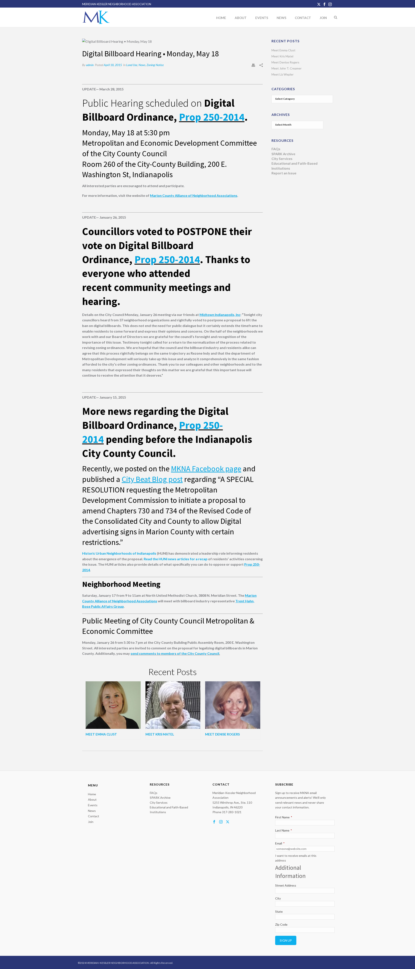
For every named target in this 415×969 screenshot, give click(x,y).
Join (323, 18)
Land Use (131, 65)
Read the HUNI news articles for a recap (176, 559)
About (241, 18)
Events (261, 18)
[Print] (253, 65)
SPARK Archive (283, 154)
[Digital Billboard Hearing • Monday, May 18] (172, 41)
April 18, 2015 (113, 65)
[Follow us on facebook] (214, 822)
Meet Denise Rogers (222, 734)
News (281, 18)
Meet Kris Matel (159, 734)
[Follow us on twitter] (227, 822)
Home (221, 18)
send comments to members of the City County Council (175, 653)
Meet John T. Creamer (286, 68)
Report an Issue (283, 173)
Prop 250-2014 (211, 116)
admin (90, 65)
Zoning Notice (155, 65)
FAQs (275, 149)
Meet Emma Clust (101, 734)
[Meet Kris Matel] (173, 705)
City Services (281, 158)
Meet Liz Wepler (282, 74)
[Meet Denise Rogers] (232, 705)
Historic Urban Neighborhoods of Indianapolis (119, 553)
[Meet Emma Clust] (113, 705)
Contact (303, 18)
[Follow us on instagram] (221, 822)
